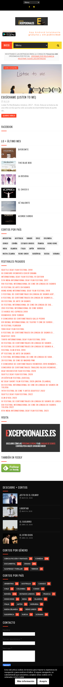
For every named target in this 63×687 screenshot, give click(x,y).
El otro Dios (26, 534)
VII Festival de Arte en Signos (16, 301)
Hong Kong (52, 243)
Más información (25, 681)
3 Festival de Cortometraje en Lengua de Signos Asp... (28, 294)
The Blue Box (25, 162)
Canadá (29, 238)
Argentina (7, 238)
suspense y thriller (13, 569)
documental (10, 564)
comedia (39, 559)
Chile (38, 238)
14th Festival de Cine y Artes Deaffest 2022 (23, 390)
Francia (41, 243)
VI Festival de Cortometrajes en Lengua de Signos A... (28, 346)
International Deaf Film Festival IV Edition (22, 276)
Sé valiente (24, 202)
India (5, 248)
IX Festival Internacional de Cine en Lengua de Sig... (27, 304)
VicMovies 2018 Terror (12, 315)
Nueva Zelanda (9, 253)
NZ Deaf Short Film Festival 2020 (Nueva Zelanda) (26, 381)
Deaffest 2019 (8, 335)
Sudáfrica (36, 253)
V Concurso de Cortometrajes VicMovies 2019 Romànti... (29, 363)
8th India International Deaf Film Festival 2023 (25, 410)
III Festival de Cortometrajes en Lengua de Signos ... (27, 342)
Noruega (41, 248)
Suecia (46, 253)
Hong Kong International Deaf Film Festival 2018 (25, 290)
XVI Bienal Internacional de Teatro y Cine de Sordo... (27, 322)
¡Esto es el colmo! (29, 494)
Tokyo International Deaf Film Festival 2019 (23, 339)
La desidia (23, 176)
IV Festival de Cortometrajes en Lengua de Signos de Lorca (31, 401)
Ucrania (56, 253)
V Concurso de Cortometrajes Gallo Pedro (23, 318)
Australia (19, 238)
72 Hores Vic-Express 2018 (14, 311)
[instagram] (34, 7)
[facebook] (29, 7)
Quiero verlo (9, 116)
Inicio (7, 45)
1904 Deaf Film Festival (12, 328)
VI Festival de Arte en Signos (15, 287)
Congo (5, 243)
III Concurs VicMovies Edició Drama (18, 273)
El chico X (23, 189)
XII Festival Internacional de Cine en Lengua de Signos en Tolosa (29, 386)
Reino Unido (23, 253)
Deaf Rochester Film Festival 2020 (18, 370)
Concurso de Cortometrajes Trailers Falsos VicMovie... (29, 367)
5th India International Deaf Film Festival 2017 (24, 280)
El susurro (26, 521)
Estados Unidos (27, 243)
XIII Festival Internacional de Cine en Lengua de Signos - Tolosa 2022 (29, 406)
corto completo (10, 68)
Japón (31, 248)
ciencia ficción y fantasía (16, 559)
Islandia (14, 248)
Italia (23, 248)
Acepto (43, 681)
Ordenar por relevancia (42, 56)
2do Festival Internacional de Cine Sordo (22, 308)
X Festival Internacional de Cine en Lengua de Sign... (27, 356)
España (14, 243)
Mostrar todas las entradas (32, 59)
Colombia (48, 238)
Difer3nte (23, 149)
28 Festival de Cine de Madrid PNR (18, 360)
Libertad (24, 508)
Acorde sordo (25, 216)
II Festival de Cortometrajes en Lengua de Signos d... (27, 332)
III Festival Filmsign (11, 325)
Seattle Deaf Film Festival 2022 (17, 394)
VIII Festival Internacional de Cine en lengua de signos (28, 283)
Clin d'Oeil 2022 (9, 397)
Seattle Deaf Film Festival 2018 (17, 269)
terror (34, 569)
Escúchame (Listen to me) (18, 97)
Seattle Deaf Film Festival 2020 (17, 374)
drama (27, 564)
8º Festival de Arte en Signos (15, 353)
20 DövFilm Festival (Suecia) (15, 377)
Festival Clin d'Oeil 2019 (13, 349)
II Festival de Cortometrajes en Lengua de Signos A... (27, 297)
